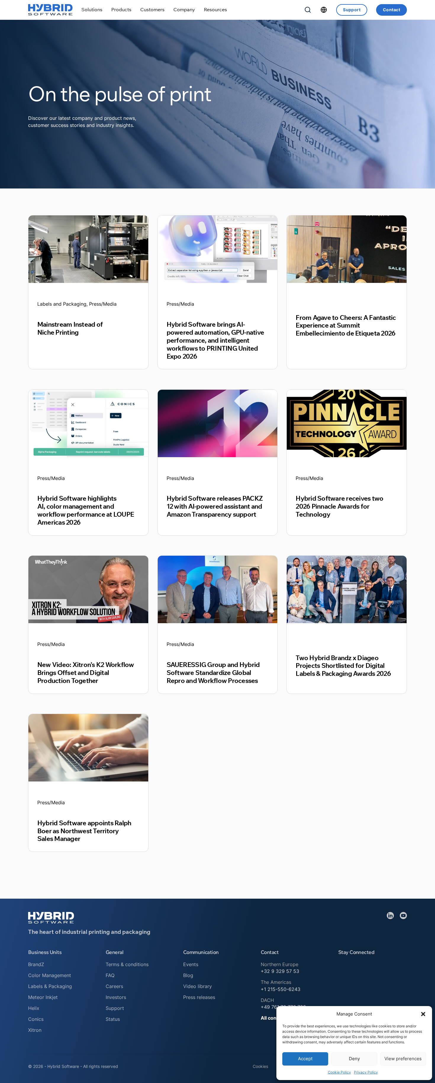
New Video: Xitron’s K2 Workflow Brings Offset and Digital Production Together (85, 672)
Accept (305, 1058)
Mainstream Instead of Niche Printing (70, 328)
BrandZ (36, 964)
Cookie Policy (339, 1072)
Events (190, 964)
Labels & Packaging (50, 986)
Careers (114, 986)
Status (113, 1019)
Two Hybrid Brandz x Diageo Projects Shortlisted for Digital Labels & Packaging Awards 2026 (343, 665)
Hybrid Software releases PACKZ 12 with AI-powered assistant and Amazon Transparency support (214, 506)
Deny (354, 1058)
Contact (391, 9)
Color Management (49, 975)
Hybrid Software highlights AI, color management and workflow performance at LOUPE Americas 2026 (85, 510)
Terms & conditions (127, 964)
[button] (423, 1014)
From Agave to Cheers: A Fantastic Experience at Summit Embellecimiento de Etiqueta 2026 (346, 325)
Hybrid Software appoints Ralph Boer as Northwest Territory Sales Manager (84, 830)
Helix (33, 1008)
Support (351, 9)
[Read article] (88, 249)
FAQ (110, 975)
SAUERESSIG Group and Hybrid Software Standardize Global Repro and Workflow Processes (213, 672)
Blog (188, 975)
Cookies (260, 1066)
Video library (197, 986)
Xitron (34, 1030)
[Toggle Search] (307, 9)
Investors (116, 997)
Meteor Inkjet (43, 997)
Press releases (199, 997)
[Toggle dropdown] (91, 9)
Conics (36, 1019)
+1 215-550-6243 (280, 989)
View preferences (403, 1058)
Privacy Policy (366, 1072)
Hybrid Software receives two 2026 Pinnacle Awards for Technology (339, 506)
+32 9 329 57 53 (280, 971)
